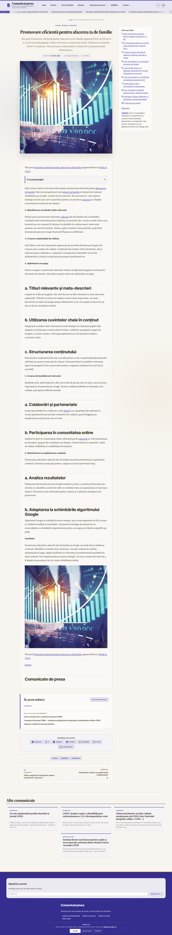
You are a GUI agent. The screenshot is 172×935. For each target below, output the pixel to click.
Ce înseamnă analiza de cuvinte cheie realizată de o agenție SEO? (136, 46)
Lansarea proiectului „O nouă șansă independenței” (34, 12)
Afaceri (58, 25)
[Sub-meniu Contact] (130, 5)
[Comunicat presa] (8, 5)
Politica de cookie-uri (89, 916)
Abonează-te (155, 894)
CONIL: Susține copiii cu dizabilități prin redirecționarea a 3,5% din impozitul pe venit (85, 815)
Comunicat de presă (132, 103)
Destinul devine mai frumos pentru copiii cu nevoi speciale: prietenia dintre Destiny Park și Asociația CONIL (86, 842)
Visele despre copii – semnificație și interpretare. (134, 85)
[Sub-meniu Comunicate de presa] (107, 5)
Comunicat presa (22, 3)
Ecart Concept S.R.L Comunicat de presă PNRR (43, 717)
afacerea (86, 199)
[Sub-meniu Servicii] (57, 5)
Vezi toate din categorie (99, 699)
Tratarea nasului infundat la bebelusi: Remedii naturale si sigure (135, 55)
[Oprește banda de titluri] (170, 12)
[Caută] (158, 5)
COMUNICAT (73, 25)
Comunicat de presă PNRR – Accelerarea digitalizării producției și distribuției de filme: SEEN (62, 720)
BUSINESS (65, 25)
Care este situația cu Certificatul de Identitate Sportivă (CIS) (136, 78)
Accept (75, 931)
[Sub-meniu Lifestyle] (85, 5)
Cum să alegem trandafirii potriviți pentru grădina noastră (135, 91)
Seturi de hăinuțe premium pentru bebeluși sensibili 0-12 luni (135, 36)
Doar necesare (87, 931)
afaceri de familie (71, 191)
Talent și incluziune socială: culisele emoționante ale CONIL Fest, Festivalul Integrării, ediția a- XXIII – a (135, 816)
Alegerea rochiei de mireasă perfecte (39, 724)
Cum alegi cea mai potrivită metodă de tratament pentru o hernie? (73, 12)
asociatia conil (68, 837)
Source (28, 664)
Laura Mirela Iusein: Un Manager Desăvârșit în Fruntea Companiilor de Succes (135, 71)
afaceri (67, 410)
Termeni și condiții (104, 916)
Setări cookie (66, 918)
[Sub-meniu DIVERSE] (119, 5)
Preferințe (98, 931)
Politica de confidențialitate (71, 916)
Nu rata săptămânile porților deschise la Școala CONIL (29, 815)
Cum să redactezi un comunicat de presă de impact (136, 63)
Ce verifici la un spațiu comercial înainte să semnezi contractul (115, 12)
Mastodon (126, 108)
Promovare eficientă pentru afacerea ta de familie (58, 167)
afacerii (65, 216)
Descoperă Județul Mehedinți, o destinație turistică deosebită (136, 98)
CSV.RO (125, 113)
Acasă (70, 20)
